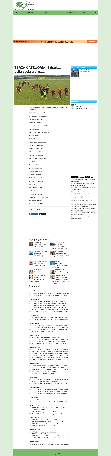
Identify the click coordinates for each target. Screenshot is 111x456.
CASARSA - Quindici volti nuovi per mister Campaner (47, 424)
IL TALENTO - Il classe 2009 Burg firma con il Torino (47, 436)
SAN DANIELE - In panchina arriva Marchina (45, 412)
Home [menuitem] (16, 12)
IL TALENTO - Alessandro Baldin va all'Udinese (46, 420)
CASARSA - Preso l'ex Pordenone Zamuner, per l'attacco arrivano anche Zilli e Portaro (57, 444)
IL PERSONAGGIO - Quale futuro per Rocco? (45, 426)
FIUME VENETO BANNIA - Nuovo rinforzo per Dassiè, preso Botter (51, 365)
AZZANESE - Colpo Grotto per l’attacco (43, 373)
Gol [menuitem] (57, 12)
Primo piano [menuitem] (30, 12)
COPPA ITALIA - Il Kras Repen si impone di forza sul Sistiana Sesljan (52, 408)
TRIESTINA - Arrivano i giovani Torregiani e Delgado (47, 414)
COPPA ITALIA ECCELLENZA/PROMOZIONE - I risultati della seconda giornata (55, 349)
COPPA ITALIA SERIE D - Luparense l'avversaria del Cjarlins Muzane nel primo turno (56, 391)
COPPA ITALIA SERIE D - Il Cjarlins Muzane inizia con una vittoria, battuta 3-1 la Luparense (58, 305)
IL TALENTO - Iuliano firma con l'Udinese (44, 432)
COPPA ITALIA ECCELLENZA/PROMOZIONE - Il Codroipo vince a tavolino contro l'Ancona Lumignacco (62, 379)
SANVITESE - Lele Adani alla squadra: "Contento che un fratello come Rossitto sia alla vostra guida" (59, 255)
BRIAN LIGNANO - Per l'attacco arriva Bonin (45, 381)
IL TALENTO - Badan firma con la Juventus (44, 371)
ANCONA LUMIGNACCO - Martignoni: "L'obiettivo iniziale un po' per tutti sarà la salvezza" (58, 341)
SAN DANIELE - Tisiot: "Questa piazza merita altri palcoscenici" (50, 357)
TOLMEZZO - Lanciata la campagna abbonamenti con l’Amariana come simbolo (55, 309)
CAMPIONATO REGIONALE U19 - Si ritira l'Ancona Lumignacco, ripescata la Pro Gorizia (58, 422)
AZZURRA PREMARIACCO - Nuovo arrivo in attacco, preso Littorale (52, 329)
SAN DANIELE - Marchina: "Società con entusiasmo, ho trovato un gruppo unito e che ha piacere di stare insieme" (59, 279)
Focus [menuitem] (45, 12)
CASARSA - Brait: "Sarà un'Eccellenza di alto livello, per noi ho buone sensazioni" (56, 353)
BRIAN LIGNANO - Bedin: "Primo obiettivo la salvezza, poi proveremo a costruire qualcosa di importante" (62, 359)
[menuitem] (95, 12)
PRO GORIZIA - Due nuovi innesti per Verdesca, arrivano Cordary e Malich (53, 339)
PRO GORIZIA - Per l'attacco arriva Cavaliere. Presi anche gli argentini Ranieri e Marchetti (58, 325)
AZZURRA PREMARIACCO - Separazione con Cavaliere (48, 367)
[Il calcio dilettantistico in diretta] (24, 5)
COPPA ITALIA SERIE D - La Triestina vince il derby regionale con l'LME (53, 389)
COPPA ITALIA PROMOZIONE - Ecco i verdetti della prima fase (40, 244)
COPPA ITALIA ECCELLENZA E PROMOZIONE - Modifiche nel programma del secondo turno (59, 393)
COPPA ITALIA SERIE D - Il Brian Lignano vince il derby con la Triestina (53, 307)
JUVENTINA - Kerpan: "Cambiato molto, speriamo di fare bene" (50, 351)
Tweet (43, 214)
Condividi (34, 214)
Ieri (75, 104)
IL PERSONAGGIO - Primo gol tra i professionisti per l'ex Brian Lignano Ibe (53, 369)
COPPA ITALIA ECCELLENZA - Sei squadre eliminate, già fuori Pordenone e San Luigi (57, 301)
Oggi (72, 104)
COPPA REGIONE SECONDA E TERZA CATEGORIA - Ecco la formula (52, 401)
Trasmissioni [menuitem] (70, 12)
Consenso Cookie (51, 451)
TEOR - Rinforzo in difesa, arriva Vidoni (43, 331)
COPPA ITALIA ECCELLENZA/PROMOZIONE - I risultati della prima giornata (54, 383)
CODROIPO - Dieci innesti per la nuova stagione (46, 400)
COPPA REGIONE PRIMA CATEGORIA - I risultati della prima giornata (52, 311)
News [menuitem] (84, 12)
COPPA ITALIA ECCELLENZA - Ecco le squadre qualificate (49, 303)
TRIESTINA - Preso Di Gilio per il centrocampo (45, 337)
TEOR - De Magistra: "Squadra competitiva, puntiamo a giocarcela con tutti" (53, 434)
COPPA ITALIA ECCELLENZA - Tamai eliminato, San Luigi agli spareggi (53, 295)
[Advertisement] (55, 27)
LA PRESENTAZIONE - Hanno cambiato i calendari (47, 410)
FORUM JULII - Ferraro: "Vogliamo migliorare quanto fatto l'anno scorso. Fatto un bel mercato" (59, 355)
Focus (73, 67)
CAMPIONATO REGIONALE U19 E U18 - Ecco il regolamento (50, 327)
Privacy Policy (60, 451)
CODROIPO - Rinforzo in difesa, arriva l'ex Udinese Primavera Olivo (51, 319)
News (34, 208)
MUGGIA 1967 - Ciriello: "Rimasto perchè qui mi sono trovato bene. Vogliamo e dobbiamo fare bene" (61, 438)
